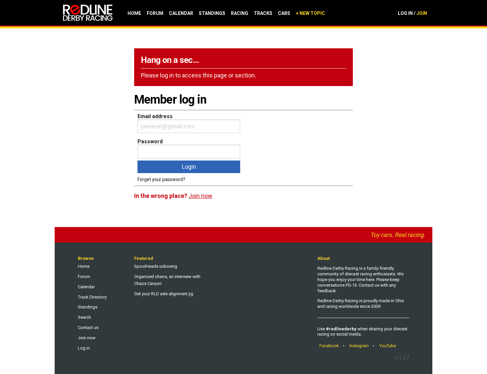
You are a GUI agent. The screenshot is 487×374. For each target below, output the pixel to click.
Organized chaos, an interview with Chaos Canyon (167, 280)
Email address (155, 116)
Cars (284, 13)
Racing (239, 13)
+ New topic (310, 13)
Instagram (359, 345)
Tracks (263, 13)
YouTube (387, 345)
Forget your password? (161, 179)
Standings (212, 13)
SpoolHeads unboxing (155, 266)
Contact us (88, 327)
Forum (155, 13)
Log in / (412, 13)
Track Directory (92, 297)
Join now (86, 337)
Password (150, 141)
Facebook (329, 345)
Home (134, 13)
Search (84, 317)
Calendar (181, 13)
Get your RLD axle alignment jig (163, 293)
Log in (84, 348)
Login (189, 166)
